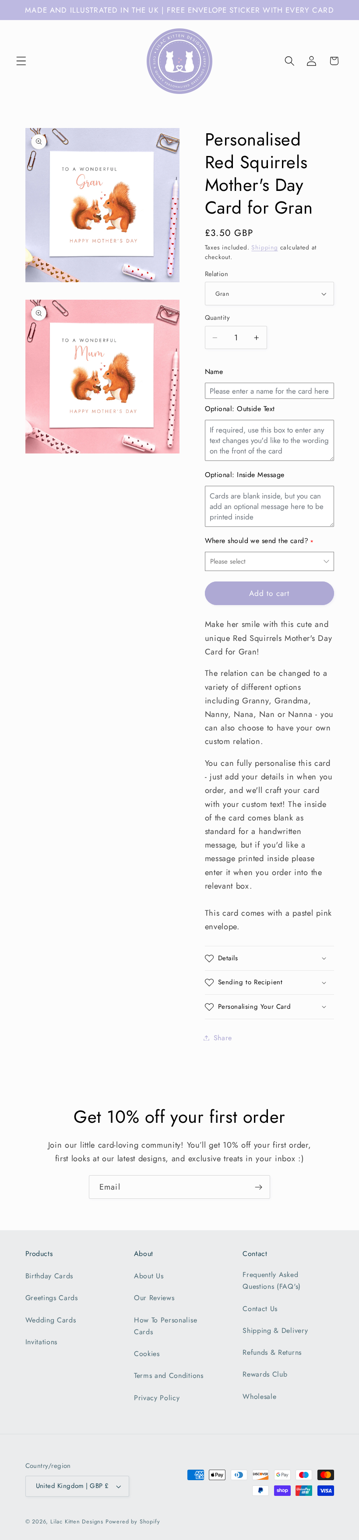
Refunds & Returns (272, 1352)
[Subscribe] (258, 1187)
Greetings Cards (51, 1298)
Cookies (147, 1354)
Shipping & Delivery (275, 1330)
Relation (217, 274)
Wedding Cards (50, 1320)
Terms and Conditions (169, 1375)
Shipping (264, 247)
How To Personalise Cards (165, 1326)
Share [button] (223, 1038)
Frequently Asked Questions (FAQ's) (272, 1280)
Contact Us (260, 1309)
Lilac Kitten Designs (76, 1521)
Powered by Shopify (133, 1521)
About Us (149, 1276)
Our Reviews (154, 1298)
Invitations (41, 1342)
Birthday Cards (49, 1276)
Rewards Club (265, 1374)
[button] (21, 61)
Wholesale (259, 1396)
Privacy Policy (157, 1398)
